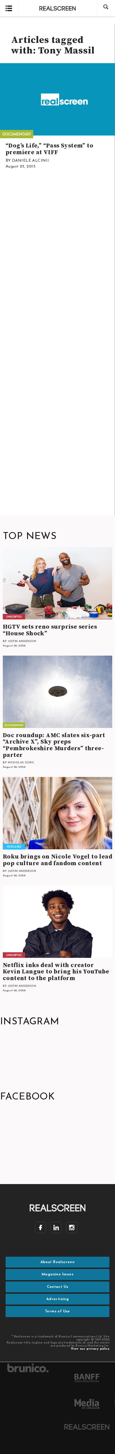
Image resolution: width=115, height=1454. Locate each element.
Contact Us (57, 1287)
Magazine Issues (57, 1274)
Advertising (57, 1299)
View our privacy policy (90, 1348)
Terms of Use (57, 1311)
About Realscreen (57, 1262)
